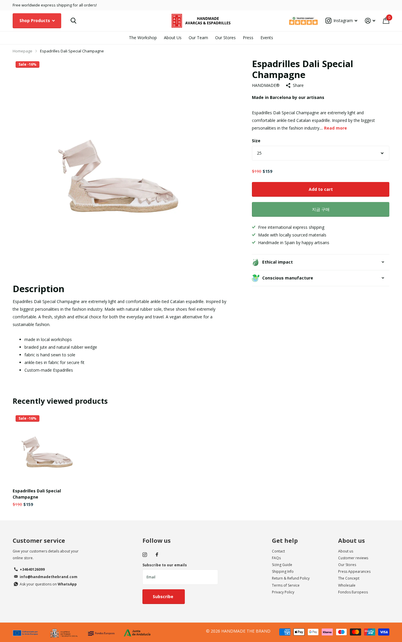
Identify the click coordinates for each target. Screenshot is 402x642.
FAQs (276, 557)
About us (351, 541)
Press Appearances (354, 571)
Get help (285, 541)
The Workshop (143, 37)
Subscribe (164, 596)
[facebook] (157, 555)
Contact (278, 551)
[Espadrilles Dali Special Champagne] (48, 448)
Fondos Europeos (353, 592)
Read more (335, 128)
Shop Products (35, 20)
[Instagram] (144, 554)
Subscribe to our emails (164, 564)
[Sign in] (370, 20)
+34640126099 (32, 569)
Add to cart (321, 189)
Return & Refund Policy (291, 578)
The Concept (348, 578)
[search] (73, 20)
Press (248, 37)
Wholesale (347, 585)
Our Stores (225, 37)
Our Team (198, 37)
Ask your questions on (48, 584)
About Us (173, 37)
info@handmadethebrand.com (48, 576)
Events (266, 37)
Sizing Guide (282, 564)
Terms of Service (286, 585)
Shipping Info (283, 571)
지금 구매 (321, 209)
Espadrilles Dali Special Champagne (37, 494)
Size (256, 140)
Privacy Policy (283, 592)
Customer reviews (353, 557)
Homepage (22, 51)
